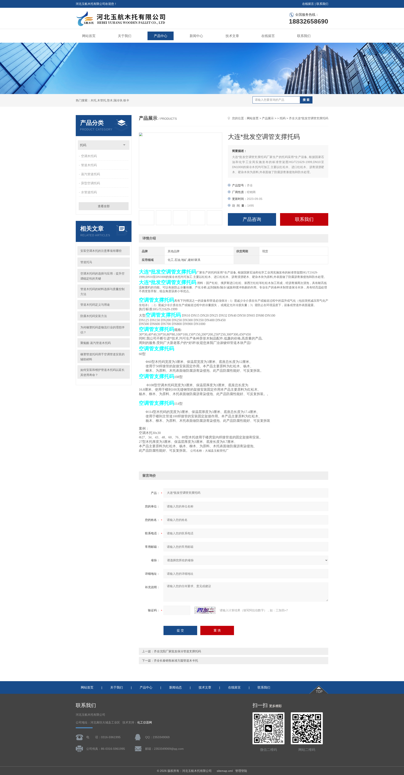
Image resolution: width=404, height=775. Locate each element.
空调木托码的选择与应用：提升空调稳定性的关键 (102, 276)
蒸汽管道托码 (90, 174)
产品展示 (268, 118)
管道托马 (86, 262)
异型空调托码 (90, 183)
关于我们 (124, 36)
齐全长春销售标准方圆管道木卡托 (176, 660)
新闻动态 (175, 687)
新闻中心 (196, 36)
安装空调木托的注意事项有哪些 (101, 250)
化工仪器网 (144, 722)
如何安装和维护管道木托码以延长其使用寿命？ (102, 372)
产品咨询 (252, 219)
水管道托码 (89, 192)
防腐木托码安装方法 (93, 316)
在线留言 (308, 3)
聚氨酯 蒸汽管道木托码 (95, 343)
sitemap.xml (225, 770)
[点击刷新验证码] (204, 610)
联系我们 (322, 3)
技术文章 (232, 36)
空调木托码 (89, 156)
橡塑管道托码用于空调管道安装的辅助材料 (102, 357)
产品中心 (160, 36)
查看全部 (104, 206)
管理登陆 (241, 770)
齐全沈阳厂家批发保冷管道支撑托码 (177, 651)
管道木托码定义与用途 (95, 304)
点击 (124, 145)
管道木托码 (89, 165)
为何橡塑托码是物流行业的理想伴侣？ (102, 330)
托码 (83, 145)
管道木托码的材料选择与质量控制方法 (102, 291)
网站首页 (89, 36)
